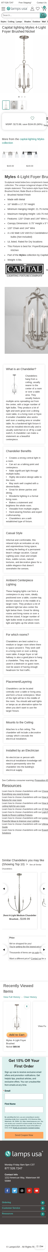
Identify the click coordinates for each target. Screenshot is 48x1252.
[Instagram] (22, 1190)
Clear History (30, 997)
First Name (10, 1104)
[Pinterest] (29, 1190)
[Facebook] (7, 1190)
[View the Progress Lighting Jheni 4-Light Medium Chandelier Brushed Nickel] (19, 893)
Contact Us (42, 2)
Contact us (36, 958)
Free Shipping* (25, 2)
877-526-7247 (7, 2)
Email (7, 1091)
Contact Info (11, 1174)
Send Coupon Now (24, 1135)
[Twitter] (14, 1190)
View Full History (11, 997)
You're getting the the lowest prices (25, 947)
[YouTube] (36, 1190)
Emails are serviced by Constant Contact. (26, 1128)
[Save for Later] (32, 118)
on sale (35, 952)
